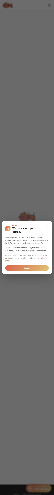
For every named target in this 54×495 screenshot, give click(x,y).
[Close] (48, 225)
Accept (27, 268)
